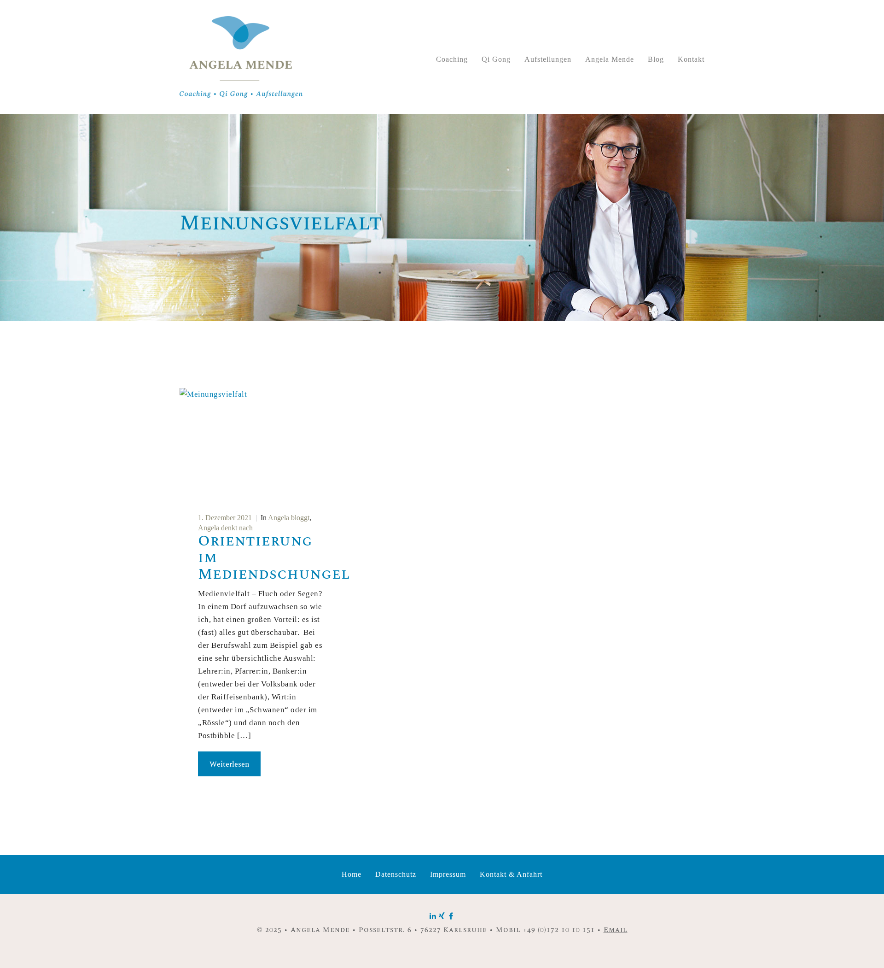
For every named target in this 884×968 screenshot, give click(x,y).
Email (616, 930)
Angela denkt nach (225, 528)
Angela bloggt (288, 518)
